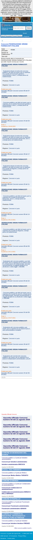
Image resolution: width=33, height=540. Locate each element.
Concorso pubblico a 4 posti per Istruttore (14, 521)
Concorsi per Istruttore (9, 523)
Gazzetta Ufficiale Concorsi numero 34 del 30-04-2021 (15, 373)
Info (15, 15)
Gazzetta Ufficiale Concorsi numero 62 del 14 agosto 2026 (16, 433)
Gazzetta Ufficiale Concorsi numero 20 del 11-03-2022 (15, 185)
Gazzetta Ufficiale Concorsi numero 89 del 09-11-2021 (15, 247)
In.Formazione (13, 536)
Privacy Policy (22, 536)
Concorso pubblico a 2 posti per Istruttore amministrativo (14, 458)
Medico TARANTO (22, 475)
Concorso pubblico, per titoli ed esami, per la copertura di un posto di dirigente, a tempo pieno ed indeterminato (17, 231)
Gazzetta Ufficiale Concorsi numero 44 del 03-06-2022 (15, 121)
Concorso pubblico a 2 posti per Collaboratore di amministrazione (16, 484)
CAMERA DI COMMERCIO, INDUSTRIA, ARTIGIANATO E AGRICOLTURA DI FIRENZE (13, 516)
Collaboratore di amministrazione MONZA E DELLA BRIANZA (16, 492)
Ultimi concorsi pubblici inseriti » (23, 528)
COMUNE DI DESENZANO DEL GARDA (14, 454)
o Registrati (26, 36)
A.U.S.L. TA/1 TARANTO (11, 470)
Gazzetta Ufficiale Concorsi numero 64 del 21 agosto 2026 (16, 418)
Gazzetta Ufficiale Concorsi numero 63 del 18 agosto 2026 (16, 426)
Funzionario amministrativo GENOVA (14, 508)
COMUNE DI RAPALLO (11, 499)
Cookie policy (11, 538)
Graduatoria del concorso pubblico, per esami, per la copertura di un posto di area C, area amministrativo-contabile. (16, 329)
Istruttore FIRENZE (23, 523)
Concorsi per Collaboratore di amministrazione (12, 488)
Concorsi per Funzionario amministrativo (15, 506)
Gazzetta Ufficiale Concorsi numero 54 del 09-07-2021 (15, 313)
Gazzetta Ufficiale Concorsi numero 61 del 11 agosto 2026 (16, 440)
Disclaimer (3, 538)
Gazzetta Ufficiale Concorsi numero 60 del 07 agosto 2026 (16, 447)
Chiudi (20, 15)
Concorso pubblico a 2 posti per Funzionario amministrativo (15, 502)
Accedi (25, 33)
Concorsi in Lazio (14, 85)
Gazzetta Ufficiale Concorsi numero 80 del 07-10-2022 (15, 91)
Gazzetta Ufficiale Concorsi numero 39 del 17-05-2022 (15, 154)
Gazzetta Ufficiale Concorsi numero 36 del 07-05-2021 (15, 345)
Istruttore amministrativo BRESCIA (13, 464)
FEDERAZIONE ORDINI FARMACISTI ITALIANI (14, 65)
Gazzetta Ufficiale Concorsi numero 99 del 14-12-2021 (15, 215)
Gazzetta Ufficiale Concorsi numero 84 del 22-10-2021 (15, 281)
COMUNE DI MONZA (10, 481)
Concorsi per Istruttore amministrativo (14, 462)
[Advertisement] (16, 395)
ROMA (11, 81)
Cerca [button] (29, 28)
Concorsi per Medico (9, 475)
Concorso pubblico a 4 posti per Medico (14, 473)
